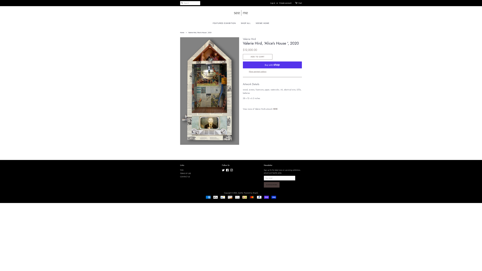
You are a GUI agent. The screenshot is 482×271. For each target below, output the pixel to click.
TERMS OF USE (185, 173)
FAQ (181, 170)
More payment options (257, 71)
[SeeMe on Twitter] (223, 170)
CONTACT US (185, 176)
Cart (300, 3)
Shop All (246, 23)
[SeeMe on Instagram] (231, 170)
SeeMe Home (262, 23)
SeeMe (240, 193)
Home (182, 32)
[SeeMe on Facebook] (227, 170)
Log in (272, 3)
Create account (285, 3)
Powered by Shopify (251, 193)
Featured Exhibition (224, 23)
